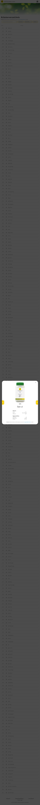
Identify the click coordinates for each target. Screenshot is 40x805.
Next (37, 402)
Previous (3, 402)
